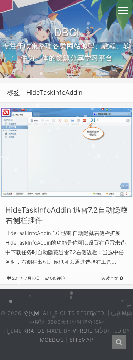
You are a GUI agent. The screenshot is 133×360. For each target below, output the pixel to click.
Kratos (34, 331)
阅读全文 (110, 278)
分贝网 (31, 313)
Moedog (52, 340)
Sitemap (81, 340)
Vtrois (83, 331)
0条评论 (57, 278)
